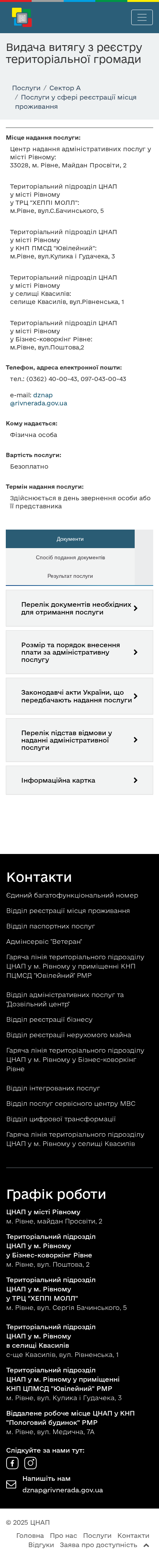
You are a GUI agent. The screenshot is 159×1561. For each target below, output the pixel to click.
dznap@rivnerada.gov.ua (62, 1489)
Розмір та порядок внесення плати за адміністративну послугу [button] (70, 652)
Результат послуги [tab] (70, 576)
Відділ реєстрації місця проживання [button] (69, 910)
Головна (30, 1535)
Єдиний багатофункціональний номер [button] (73, 895)
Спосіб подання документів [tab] (70, 557)
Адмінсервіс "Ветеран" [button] (45, 941)
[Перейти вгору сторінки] (146, 1544)
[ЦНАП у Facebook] (13, 1466)
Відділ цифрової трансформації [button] (62, 1118)
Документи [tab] (70, 539)
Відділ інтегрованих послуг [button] (54, 1088)
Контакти (133, 1535)
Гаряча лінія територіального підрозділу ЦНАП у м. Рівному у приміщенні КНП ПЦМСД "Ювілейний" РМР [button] (75, 966)
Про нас (63, 1535)
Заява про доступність (98, 1544)
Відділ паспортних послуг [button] (51, 926)
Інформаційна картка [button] (58, 780)
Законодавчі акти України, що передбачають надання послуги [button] (76, 696)
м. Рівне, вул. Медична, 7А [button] (70, 1422)
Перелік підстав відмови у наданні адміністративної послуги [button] (66, 740)
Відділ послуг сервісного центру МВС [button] (71, 1103)
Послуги (97, 1535)
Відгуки (41, 1544)
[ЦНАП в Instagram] (30, 1466)
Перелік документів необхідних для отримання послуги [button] (76, 608)
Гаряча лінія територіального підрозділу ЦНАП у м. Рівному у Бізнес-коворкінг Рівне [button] (75, 1059)
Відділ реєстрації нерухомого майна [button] (69, 1034)
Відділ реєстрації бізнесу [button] (50, 1019)
